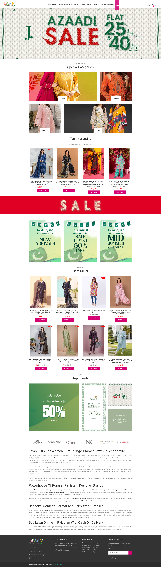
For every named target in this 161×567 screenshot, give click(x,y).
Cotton (116, 98)
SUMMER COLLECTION (107, 4)
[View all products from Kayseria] (89, 442)
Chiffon (45, 130)
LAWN (66, 4)
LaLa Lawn (128, 490)
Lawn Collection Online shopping (54, 458)
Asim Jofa (116, 490)
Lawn (63, 98)
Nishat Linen (85, 549)
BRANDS (60, 4)
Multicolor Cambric (68, 517)
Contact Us (34, 558)
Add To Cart (42, 190)
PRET (70, 4)
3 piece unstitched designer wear (80, 499)
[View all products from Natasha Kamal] (72, 442)
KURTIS (83, 4)
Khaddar (90, 501)
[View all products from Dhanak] (123, 442)
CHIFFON (89, 4)
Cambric (96, 4)
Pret (98, 130)
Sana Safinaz (86, 547)
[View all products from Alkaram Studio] (106, 442)
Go (130, 552)
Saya (94, 552)
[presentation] (30, 169)
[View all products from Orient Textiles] (54, 442)
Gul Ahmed (49, 492)
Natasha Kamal (86, 545)
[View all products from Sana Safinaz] (37, 442)
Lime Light (95, 543)
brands (41, 527)
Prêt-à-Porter (46, 510)
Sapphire (95, 547)
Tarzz (94, 549)
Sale (117, 5)
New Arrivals (51, 4)
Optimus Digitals (57, 564)
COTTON (76, 4)
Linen (101, 501)
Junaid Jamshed (59, 492)
